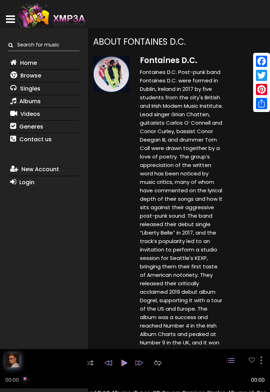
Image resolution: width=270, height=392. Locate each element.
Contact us (35, 139)
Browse (30, 75)
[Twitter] (262, 75)
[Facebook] (262, 61)
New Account (39, 169)
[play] (252, 360)
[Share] (262, 104)
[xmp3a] (50, 15)
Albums (29, 101)
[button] (90, 363)
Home (28, 63)
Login (26, 182)
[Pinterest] (262, 89)
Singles (29, 89)
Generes (30, 127)
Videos (29, 114)
